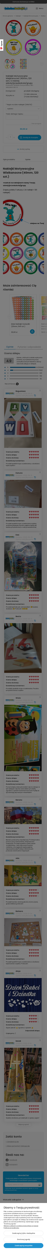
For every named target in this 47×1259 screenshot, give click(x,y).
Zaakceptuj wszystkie (23, 1245)
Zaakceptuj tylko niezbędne (23, 1233)
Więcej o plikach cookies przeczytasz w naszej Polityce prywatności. (21, 1227)
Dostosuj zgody (23, 1239)
